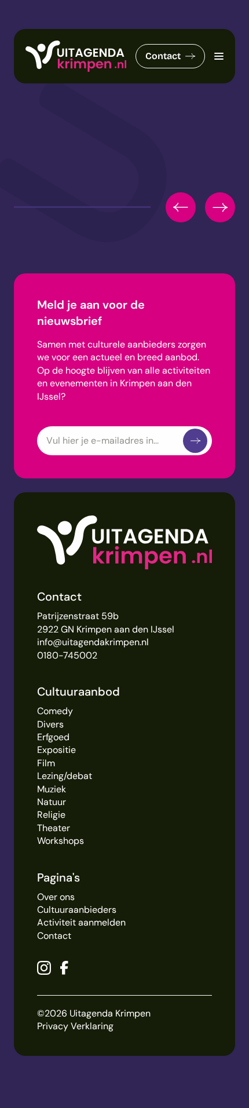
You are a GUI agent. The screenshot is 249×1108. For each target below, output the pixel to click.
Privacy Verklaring (75, 1026)
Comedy (55, 711)
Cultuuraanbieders (76, 910)
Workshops (60, 841)
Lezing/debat (64, 776)
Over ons (56, 897)
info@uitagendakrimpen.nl (93, 642)
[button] (181, 207)
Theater (53, 828)
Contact (163, 55)
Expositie (56, 750)
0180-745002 (67, 655)
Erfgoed (53, 737)
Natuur (51, 802)
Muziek (51, 789)
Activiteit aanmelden (81, 922)
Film (46, 763)
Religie (51, 815)
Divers (50, 724)
